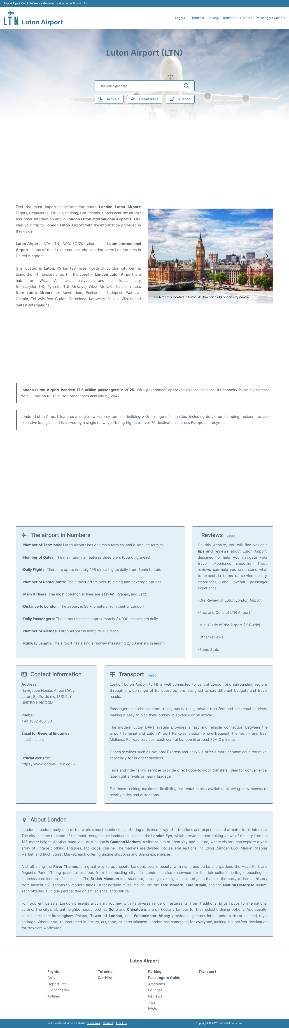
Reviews (155, 996)
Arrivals (53, 977)
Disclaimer (93, 1023)
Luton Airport (42, 22)
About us (121, 1023)
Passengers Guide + (270, 18)
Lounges (155, 990)
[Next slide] (267, 256)
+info (230, 536)
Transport (229, 18)
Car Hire (246, 18)
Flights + (181, 18)
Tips (151, 1002)
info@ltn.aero (32, 739)
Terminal (197, 18)
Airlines (53, 996)
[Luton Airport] (11, 17)
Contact (108, 1023)
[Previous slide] (154, 256)
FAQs (152, 1008)
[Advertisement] (144, 167)
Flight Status (58, 990)
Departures (57, 984)
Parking (213, 18)
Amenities (156, 984)
